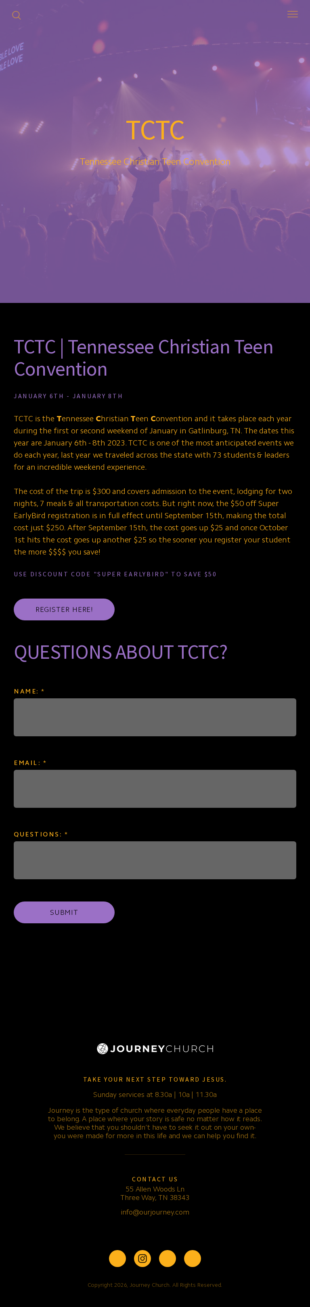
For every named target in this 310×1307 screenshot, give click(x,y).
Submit (64, 912)
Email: (30, 763)
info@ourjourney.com (155, 1212)
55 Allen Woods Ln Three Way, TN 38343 (155, 1193)
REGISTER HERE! (64, 609)
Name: (29, 691)
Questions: (41, 834)
